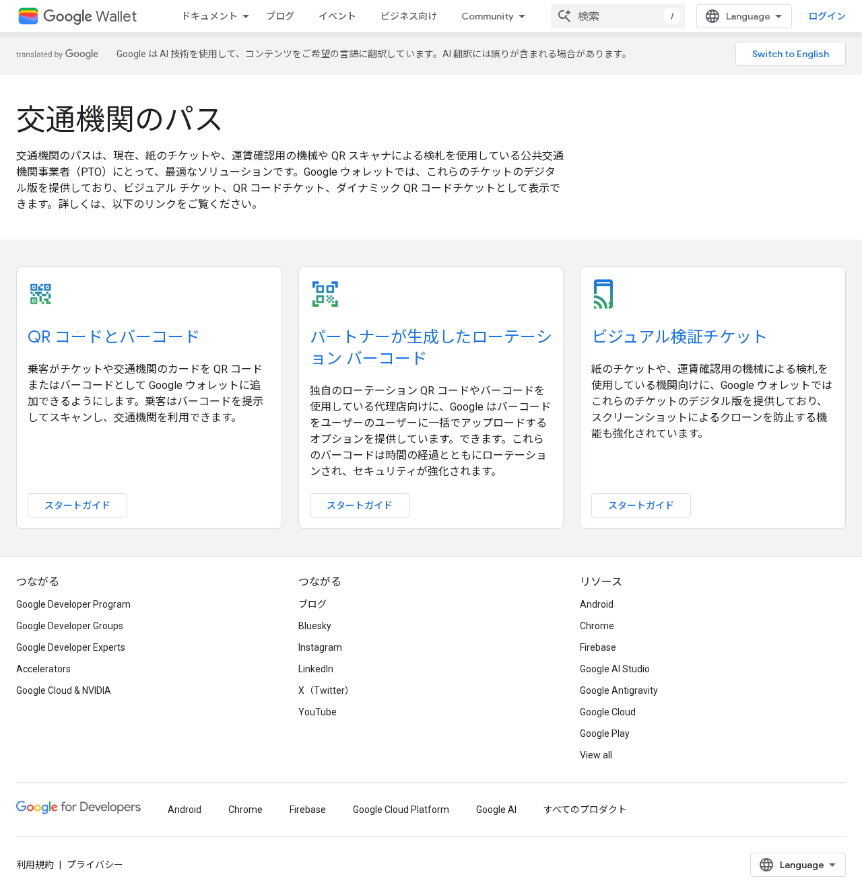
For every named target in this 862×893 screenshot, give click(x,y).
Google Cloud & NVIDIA (63, 690)
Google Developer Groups (69, 625)
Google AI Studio (615, 669)
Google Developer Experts (70, 647)
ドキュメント (209, 16)
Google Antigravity (619, 690)
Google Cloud (608, 712)
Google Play (605, 733)
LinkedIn (315, 669)
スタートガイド (77, 505)
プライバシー (95, 864)
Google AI (496, 809)
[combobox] (618, 16)
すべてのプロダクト (585, 809)
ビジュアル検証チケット (679, 337)
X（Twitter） (326, 690)
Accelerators (43, 669)
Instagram (320, 647)
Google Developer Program (73, 604)
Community (487, 16)
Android (597, 604)
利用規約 (35, 864)
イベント (337, 16)
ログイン (827, 16)
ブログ (280, 16)
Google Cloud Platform (401, 809)
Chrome (597, 625)
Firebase (598, 647)
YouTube (317, 712)
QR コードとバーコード (114, 337)
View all (596, 755)
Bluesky (314, 625)
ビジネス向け (408, 16)
